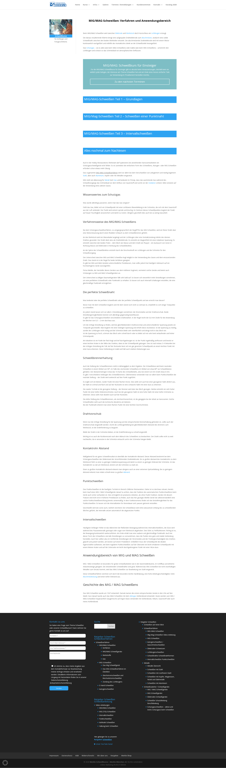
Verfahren (106, 648)
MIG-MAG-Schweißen (155, 631)
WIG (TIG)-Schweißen (107, 711)
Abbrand (126, 472)
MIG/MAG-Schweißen (107, 645)
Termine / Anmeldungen (121, 5)
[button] (5, 763)
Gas (115, 180)
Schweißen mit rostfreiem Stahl (159, 673)
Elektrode (118, 33)
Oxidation (152, 183)
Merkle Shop (126, 755)
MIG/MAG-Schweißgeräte (112, 651)
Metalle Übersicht (154, 666)
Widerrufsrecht (88, 755)
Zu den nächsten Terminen (130, 81)
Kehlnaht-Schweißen (107, 722)
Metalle (147, 663)
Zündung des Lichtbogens (112, 682)
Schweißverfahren (102, 642)
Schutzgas (90, 48)
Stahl (85, 175)
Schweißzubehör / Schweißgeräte (156, 687)
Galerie (105, 5)
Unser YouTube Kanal (103, 744)
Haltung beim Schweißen (108, 726)
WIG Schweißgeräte (154, 693)
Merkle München (117, 762)
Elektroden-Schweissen (156, 648)
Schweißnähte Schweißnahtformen (160, 656)
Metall (107, 180)
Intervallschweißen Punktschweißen (160, 659)
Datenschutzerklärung (63, 683)
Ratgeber (114, 755)
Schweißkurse (60, 48)
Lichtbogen (155, 33)
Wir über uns (102, 755)
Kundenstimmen (143, 5)
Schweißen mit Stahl (155, 669)
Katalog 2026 (171, 5)
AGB (77, 755)
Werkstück (130, 33)
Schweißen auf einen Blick (154, 625)
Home (77, 5)
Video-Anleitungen (103, 705)
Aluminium (100, 175)
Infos (95, 5)
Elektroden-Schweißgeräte (157, 697)
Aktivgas (133, 596)
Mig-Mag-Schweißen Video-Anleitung (161, 635)
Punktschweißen (105, 719)
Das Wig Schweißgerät (111, 665)
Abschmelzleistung (90, 577)
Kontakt (156, 5)
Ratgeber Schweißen (148, 622)
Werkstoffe (107, 655)
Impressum (54, 755)
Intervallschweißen (106, 715)
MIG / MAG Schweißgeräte (157, 689)
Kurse (85, 5)
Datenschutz (67, 755)
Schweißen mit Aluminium (157, 683)
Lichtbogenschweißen (155, 652)
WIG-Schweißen (105, 662)
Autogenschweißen (106, 689)
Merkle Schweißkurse (99, 762)
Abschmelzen (147, 38)
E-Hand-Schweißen (106, 685)
